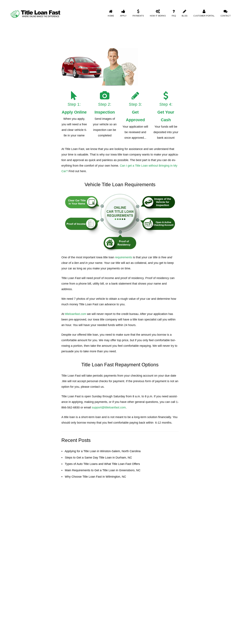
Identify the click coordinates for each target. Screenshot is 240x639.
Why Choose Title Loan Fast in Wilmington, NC (95, 476)
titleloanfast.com (75, 314)
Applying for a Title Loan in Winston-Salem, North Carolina (103, 451)
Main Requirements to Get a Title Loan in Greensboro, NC (102, 470)
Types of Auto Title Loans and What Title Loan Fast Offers (102, 464)
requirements (123, 257)
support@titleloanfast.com (109, 407)
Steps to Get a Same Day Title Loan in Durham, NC (98, 457)
